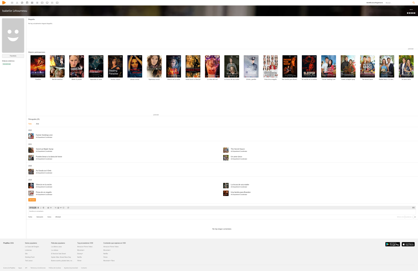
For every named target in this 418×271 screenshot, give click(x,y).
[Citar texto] (48, 207)
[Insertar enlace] (55, 207)
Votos (49, 217)
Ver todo (32, 200)
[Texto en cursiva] (41, 207)
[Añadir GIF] (61, 207)
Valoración (39, 217)
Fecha (30, 217)
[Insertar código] (51, 207)
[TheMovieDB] (7, 65)
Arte (37, 124)
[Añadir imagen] (58, 207)
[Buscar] (413, 2)
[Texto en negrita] (38, 207)
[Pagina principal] (4, 4)
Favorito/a (13, 56)
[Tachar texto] (43, 207)
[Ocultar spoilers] (33, 207)
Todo (30, 124)
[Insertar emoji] (63, 207)
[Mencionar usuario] (68, 207)
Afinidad (58, 217)
